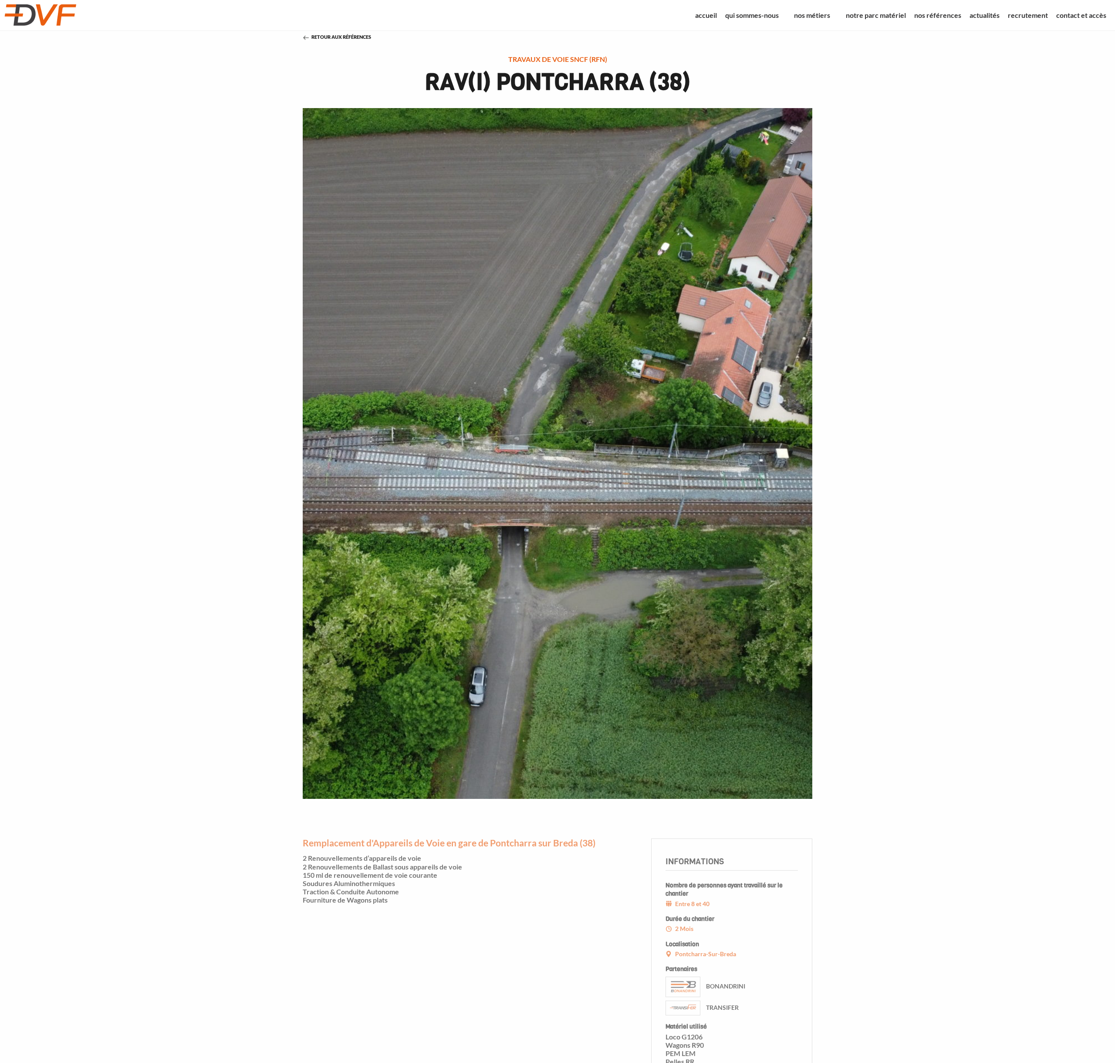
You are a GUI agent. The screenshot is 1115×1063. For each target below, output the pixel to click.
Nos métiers (812, 15)
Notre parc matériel (876, 15)
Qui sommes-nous (752, 15)
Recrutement (1028, 15)
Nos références (937, 15)
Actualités (985, 15)
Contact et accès (1081, 15)
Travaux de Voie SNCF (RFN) (557, 59)
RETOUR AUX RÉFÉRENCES (341, 37)
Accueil (706, 15)
